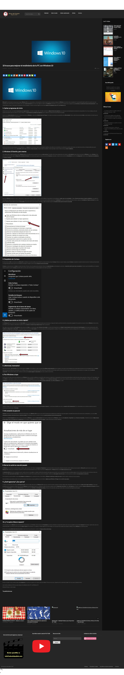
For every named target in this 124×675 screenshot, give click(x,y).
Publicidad (46, 13)
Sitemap (86, 666)
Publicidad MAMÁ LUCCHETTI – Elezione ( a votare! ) (13, 620)
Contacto (117, 666)
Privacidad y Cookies (94, 666)
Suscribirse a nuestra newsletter (106, 666)
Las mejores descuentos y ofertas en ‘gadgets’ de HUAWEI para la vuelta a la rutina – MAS (113, 129)
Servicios (80, 13)
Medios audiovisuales (65, 13)
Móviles (74, 13)
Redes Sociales (54, 13)
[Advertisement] (62, 5)
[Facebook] (106, 144)
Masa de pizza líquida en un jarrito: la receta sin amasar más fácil (113, 123)
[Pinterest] (119, 144)
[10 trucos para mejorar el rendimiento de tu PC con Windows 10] (14, 606)
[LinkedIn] (116, 144)
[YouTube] (110, 144)
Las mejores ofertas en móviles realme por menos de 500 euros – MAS (112, 111)
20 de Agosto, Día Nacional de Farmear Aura (113, 133)
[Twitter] (113, 144)
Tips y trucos (10, 68)
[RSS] (106, 147)
